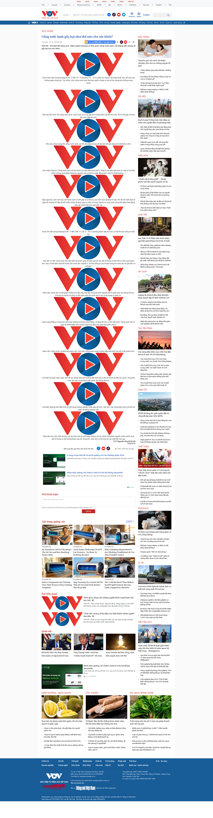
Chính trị (43, 22)
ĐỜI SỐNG (143, 37)
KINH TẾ (142, 390)
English (146, 15)
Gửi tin (88, 511)
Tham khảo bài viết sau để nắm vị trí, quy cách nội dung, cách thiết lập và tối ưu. (95, 476)
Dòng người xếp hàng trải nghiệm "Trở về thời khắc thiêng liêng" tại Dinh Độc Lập (155, 672)
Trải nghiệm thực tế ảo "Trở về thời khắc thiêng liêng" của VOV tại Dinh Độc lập (154, 681)
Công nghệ (126, 22)
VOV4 (104, 1)
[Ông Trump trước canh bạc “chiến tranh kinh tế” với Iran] (88, 642)
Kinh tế (71, 22)
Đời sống (142, 22)
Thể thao (95, 22)
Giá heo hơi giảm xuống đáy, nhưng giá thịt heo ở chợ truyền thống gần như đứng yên (155, 376)
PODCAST (143, 508)
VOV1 (79, 1)
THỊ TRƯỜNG (145, 328)
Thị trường (79, 22)
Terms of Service (84, 507)
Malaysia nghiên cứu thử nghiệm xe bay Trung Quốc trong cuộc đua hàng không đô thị (155, 602)
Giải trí (156, 22)
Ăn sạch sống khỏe (142, 693)
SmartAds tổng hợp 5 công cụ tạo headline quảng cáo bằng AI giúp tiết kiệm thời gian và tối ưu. (100, 458)
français (54, 5)
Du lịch (162, 22)
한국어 (120, 5)
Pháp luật (87, 22)
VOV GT (131, 1)
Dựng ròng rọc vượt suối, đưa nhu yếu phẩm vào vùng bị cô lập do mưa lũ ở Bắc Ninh (155, 135)
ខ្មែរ (109, 5)
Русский (146, 5)
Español (159, 5)
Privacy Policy (73, 507)
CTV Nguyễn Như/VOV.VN (124, 441)
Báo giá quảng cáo (77, 783)
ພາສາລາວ (132, 5)
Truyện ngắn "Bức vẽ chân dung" (153, 552)
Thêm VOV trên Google (125, 449)
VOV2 (87, 1)
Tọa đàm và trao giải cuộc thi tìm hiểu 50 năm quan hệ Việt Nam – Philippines (155, 657)
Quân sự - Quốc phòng (174, 22)
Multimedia (64, 22)
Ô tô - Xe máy (104, 22)
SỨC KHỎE (47, 31)
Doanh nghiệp (116, 22)
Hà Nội (66, 15)
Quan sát (46, 631)
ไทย (170, 5)
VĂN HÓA (143, 155)
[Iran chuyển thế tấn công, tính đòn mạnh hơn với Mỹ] (120, 642)
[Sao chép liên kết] (129, 42)
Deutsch (67, 5)
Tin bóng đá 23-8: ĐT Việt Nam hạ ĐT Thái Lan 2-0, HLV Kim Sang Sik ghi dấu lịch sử (154, 495)
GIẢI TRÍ (142, 214)
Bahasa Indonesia (83, 5)
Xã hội (49, 22)
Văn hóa (150, 22)
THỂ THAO (143, 446)
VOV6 (121, 1)
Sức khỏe (134, 22)
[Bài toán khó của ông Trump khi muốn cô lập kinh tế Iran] (56, 642)
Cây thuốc (92, 693)
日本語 (99, 5)
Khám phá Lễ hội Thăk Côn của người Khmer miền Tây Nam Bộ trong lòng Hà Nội (155, 195)
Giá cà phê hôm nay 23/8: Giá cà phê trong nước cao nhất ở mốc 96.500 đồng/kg (154, 367)
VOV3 (96, 1)
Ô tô (141, 563)
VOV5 (113, 1)
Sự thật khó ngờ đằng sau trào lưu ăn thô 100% (62, 741)
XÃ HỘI (142, 96)
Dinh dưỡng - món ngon (56, 693)
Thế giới (56, 22)
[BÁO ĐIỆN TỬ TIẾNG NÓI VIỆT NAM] (50, 15)
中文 (43, 5)
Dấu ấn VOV (145, 622)
